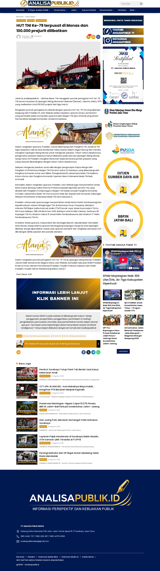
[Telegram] (93, 352)
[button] (141, 4)
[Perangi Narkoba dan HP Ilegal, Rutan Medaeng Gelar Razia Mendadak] (26, 458)
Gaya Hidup (21, 21)
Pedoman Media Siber (48, 557)
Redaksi (31, 557)
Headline (31, 21)
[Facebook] (84, 352)
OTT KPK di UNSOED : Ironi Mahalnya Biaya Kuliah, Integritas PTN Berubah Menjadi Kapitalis (66, 388)
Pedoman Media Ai (70, 557)
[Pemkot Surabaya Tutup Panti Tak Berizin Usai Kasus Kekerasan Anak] (26, 374)
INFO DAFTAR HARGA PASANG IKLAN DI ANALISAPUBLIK (40, 560)
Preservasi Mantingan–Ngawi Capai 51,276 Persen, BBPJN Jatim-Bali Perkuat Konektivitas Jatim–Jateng (69, 405)
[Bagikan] (98, 37)
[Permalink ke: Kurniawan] (19, 37)
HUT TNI (58, 336)
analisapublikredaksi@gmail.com (35, 541)
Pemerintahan (41, 21)
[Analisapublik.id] (65, 3)
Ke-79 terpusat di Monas (76, 336)
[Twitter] (88, 352)
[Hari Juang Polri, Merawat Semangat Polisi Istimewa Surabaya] (26, 425)
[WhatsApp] (98, 352)
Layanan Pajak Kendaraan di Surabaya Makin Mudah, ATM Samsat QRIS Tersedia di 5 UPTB (69, 438)
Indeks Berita (88, 557)
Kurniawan (26, 36)
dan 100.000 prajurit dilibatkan (38, 336)
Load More (123, 351)
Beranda (20, 557)
